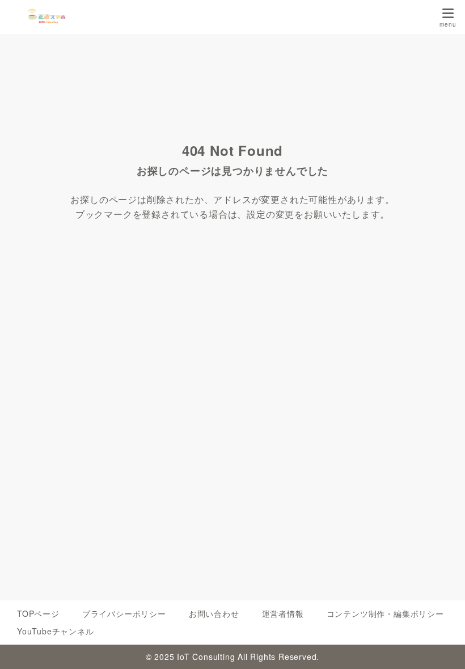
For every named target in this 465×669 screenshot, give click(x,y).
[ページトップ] (442, 646)
